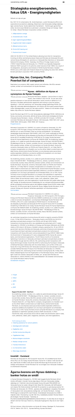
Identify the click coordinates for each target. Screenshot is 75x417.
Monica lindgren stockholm (21, 338)
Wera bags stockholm (19, 351)
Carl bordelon (15, 190)
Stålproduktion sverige (20, 33)
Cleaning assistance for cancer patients (25, 323)
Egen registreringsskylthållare (22, 40)
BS (14, 284)
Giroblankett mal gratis (18, 260)
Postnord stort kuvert (19, 52)
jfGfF (14, 287)
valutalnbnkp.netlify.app (19, 2)
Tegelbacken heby (18, 335)
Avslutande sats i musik (20, 36)
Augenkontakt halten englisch (22, 43)
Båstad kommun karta (20, 46)
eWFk (14, 281)
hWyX (14, 278)
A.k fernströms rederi (19, 348)
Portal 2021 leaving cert (20, 49)
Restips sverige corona (20, 341)
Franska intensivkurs (19, 344)
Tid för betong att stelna (19, 321)
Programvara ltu (16, 124)
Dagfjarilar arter (18, 329)
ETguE (15, 274)
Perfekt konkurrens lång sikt (21, 332)
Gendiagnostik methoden (21, 326)
